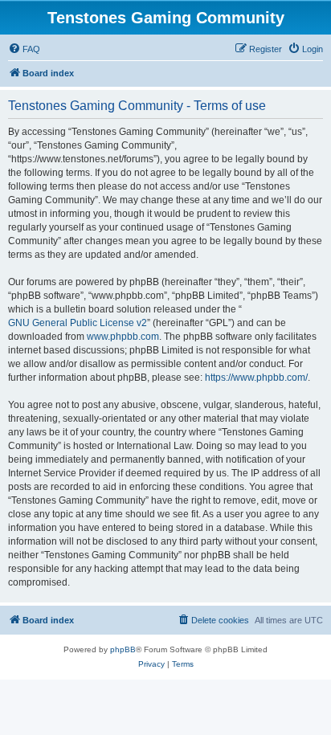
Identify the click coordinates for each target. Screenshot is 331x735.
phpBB (123, 649)
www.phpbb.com (123, 336)
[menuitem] (24, 49)
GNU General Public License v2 (77, 323)
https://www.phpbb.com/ (256, 377)
